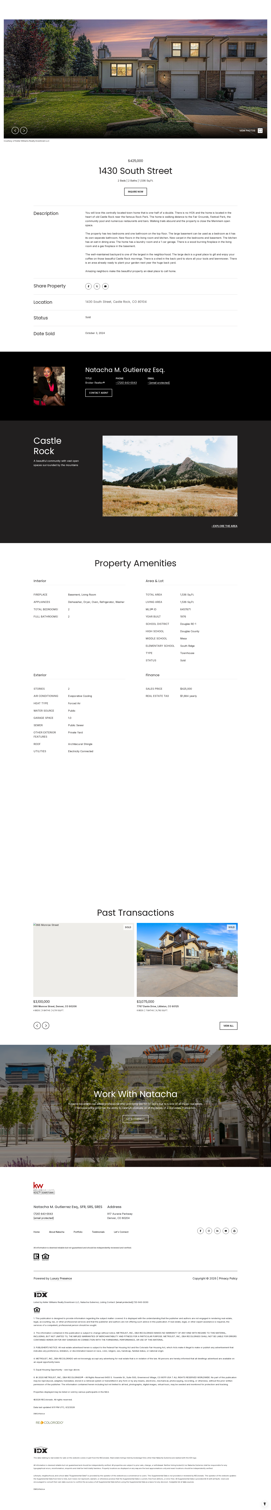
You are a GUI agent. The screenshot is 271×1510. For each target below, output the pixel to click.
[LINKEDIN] (217, 1231)
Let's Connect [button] (135, 1119)
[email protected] (124, 1302)
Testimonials (98, 1232)
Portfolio (78, 1232)
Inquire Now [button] (135, 191)
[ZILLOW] (234, 1231)
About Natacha (56, 1232)
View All (228, 1025)
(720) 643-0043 (127, 382)
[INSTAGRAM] (209, 1231)
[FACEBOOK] (200, 1231)
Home (37, 1232)
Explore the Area (225, 526)
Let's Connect (121, 1232)
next (23, 130)
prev (15, 130)
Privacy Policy (228, 1278)
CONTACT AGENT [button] (98, 392)
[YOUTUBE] (226, 1231)
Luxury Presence (61, 1278)
